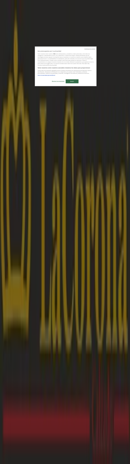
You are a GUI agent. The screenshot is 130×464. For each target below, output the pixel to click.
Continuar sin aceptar (89, 49)
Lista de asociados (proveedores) (46, 75)
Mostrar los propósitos (58, 81)
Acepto (72, 81)
